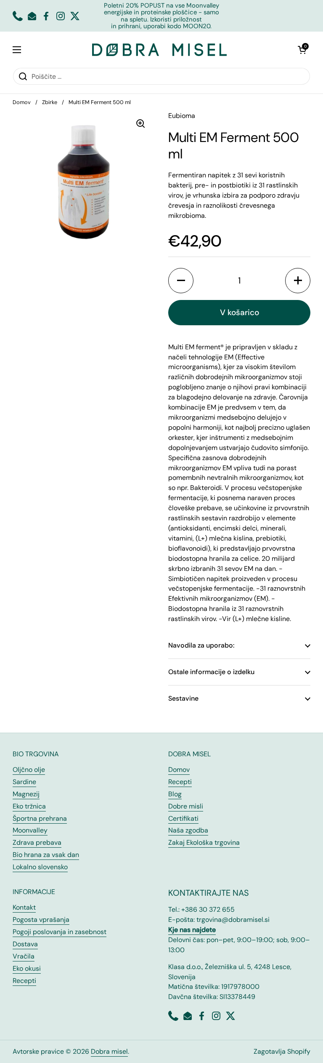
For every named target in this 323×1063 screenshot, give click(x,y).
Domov (22, 102)
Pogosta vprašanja (41, 919)
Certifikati (183, 818)
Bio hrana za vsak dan (46, 854)
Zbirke (49, 102)
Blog (175, 794)
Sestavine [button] (183, 698)
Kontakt (24, 907)
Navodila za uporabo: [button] (201, 645)
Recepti (180, 781)
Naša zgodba (188, 830)
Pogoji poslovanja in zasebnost (59, 931)
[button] (302, 49)
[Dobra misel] (159, 49)
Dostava (25, 944)
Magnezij (26, 794)
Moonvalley (30, 830)
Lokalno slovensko (40, 866)
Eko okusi (27, 968)
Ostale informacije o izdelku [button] (211, 671)
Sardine (24, 781)
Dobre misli (185, 806)
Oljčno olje (29, 769)
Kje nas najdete (192, 929)
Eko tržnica (29, 806)
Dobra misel (109, 1051)
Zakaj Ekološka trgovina (204, 842)
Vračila (23, 956)
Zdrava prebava (37, 842)
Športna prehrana (40, 818)
